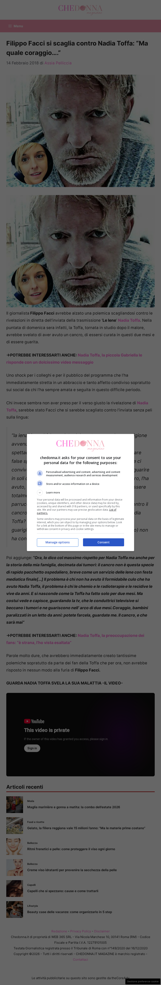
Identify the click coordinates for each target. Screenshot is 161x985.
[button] (80, 493)
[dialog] (80, 492)
